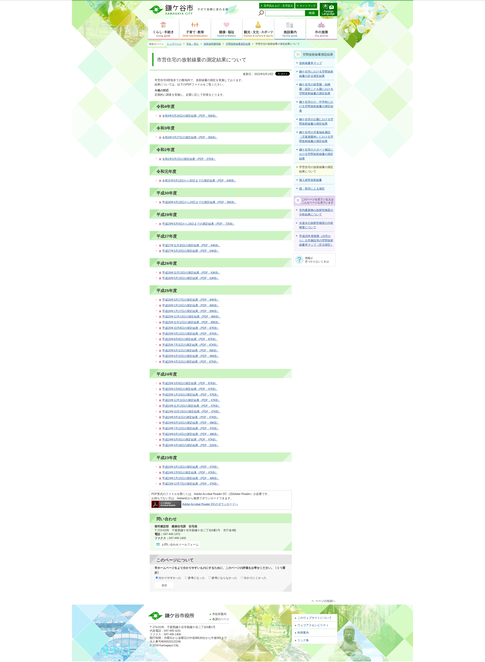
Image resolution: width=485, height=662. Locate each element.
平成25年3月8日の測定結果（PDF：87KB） (190, 383)
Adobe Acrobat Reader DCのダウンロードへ (210, 504)
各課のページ (220, 619)
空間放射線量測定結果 (238, 43)
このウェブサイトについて (314, 617)
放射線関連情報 (212, 43)
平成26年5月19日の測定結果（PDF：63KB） (190, 278)
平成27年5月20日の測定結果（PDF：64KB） (190, 250)
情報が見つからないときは (317, 260)
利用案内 (303, 632)
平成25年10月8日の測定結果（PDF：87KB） (190, 327)
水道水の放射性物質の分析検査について (316, 225)
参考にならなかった (224, 577)
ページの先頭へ (325, 601)
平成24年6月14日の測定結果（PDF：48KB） (190, 434)
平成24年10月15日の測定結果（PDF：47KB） (191, 411)
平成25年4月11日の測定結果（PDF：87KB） (190, 361)
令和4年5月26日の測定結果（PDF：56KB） (190, 115)
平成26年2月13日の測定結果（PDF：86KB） (190, 305)
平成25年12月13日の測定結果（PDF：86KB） (191, 316)
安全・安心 (192, 43)
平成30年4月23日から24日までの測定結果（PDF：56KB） (199, 202)
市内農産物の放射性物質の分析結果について (316, 212)
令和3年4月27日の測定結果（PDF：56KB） (190, 137)
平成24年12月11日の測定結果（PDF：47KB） (191, 400)
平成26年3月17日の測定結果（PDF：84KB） (190, 299)
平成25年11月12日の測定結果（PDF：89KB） (191, 322)
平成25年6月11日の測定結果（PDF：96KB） (190, 350)
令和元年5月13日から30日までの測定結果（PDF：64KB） (199, 180)
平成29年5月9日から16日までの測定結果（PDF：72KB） (198, 223)
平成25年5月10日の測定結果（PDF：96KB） (190, 356)
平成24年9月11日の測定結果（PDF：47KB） (190, 417)
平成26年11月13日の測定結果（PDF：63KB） (191, 272)
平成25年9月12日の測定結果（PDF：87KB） (190, 333)
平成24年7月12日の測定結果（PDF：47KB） (190, 428)
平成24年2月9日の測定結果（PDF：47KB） (190, 472)
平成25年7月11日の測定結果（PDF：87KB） (190, 344)
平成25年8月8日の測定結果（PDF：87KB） (190, 339)
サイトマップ (308, 5)
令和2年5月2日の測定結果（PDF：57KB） (189, 158)
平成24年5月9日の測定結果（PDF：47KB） (190, 439)
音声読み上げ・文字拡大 (278, 5)
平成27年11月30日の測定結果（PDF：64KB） (191, 245)
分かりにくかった (255, 577)
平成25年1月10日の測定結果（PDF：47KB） (190, 394)
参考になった (196, 577)
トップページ (174, 43)
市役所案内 (219, 614)
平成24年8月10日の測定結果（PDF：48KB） (190, 422)
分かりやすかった (170, 577)
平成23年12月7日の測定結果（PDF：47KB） (190, 483)
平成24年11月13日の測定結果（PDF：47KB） (191, 405)
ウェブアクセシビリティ (313, 625)
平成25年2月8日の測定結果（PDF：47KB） (190, 388)
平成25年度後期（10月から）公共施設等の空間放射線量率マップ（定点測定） (316, 240)
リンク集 (303, 640)
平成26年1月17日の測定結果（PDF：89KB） (190, 311)
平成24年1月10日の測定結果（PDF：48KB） (190, 478)
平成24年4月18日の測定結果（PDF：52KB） (190, 445)
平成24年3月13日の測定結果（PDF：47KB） (190, 466)
